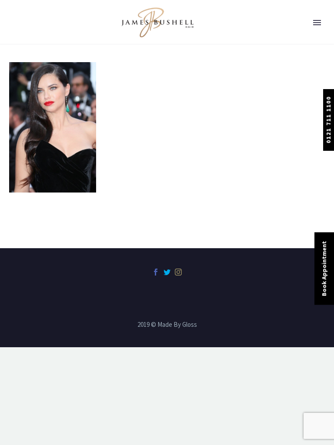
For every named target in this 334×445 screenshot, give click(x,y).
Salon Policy (40, 201)
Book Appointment (324, 268)
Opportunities (43, 178)
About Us (35, 40)
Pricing (32, 132)
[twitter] (167, 272)
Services (34, 109)
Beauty (32, 86)
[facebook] (155, 272)
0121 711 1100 (328, 119)
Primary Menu (317, 22)
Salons (32, 63)
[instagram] (178, 272)
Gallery (32, 155)
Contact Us (38, 224)
